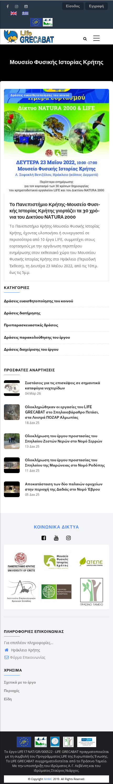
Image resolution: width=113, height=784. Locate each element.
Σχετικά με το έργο (20, 682)
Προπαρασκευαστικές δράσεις (31, 325)
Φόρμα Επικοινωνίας (27, 657)
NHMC (48, 779)
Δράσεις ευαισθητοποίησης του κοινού (40, 95)
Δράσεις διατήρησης (22, 313)
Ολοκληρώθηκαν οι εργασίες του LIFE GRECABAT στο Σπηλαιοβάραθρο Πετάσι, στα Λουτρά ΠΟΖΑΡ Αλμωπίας (62, 412)
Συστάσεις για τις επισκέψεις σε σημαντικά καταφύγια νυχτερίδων (62, 385)
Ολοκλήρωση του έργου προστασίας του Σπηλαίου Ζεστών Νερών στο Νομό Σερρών (63, 438)
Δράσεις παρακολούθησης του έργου (37, 337)
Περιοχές (11, 691)
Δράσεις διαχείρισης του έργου (31, 349)
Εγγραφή (96, 6)
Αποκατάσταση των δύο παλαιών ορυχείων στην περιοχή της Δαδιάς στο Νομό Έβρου (63, 486)
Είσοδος (73, 6)
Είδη (8, 699)
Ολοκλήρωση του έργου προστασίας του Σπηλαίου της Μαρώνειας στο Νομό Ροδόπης (65, 462)
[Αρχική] (29, 36)
